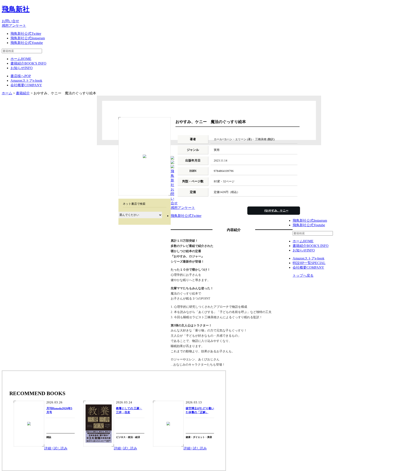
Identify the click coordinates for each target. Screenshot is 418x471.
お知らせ (21, 68)
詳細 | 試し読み (55, 448)
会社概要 (26, 85)
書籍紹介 (28, 63)
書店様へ (20, 76)
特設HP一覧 (309, 263)
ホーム (20, 59)
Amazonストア (26, 80)
